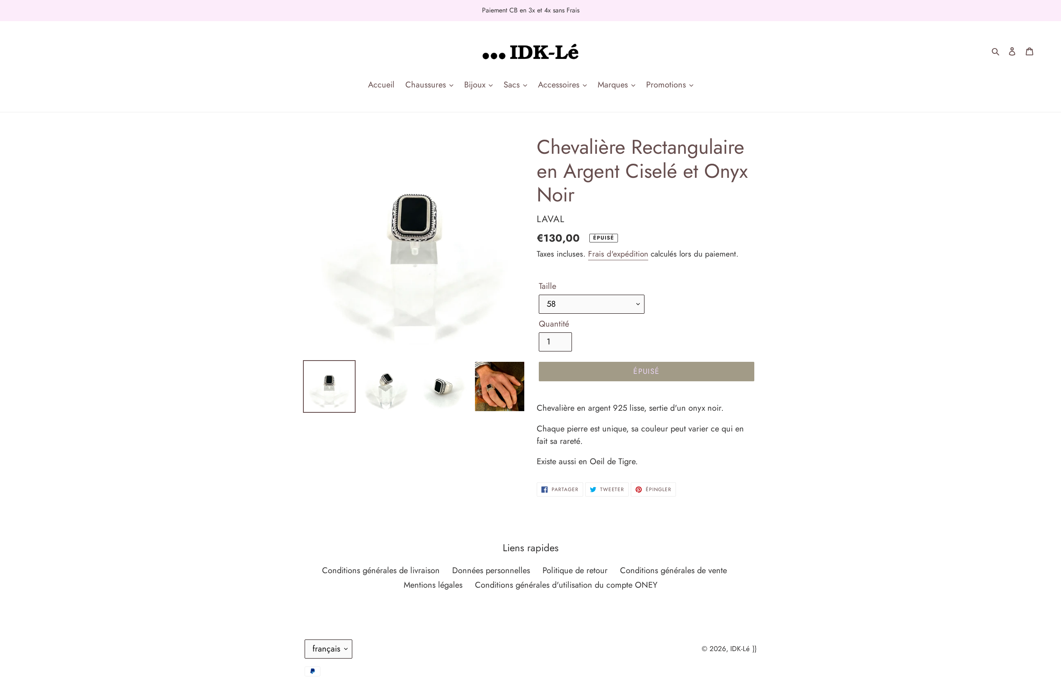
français (326, 649)
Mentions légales (433, 585)
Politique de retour (575, 570)
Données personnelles (491, 570)
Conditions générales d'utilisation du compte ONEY (566, 585)
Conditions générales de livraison (381, 570)
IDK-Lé (740, 649)
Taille (547, 286)
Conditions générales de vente (673, 570)
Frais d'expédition (618, 253)
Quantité (554, 324)
